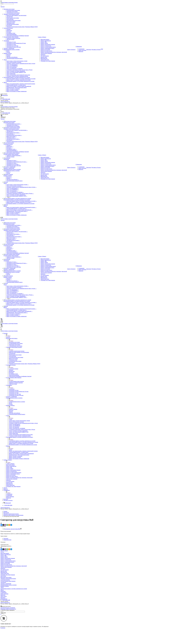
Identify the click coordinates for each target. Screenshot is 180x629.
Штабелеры (9, 30)
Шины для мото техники (12, 90)
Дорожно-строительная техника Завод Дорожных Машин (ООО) (22, 26)
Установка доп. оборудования (48, 61)
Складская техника (8, 28)
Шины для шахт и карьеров (13, 88)
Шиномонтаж (44, 58)
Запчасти (73, 49)
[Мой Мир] (11, 525)
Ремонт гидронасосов (46, 45)
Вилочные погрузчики (9, 9)
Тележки (8, 29)
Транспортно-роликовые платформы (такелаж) (17, 35)
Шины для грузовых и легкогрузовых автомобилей (18, 86)
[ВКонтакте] (1, 525)
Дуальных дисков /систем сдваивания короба (17, 76)
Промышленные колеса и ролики (12, 49)
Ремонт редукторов (45, 49)
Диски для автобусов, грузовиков (14, 68)
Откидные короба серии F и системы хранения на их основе (20, 78)
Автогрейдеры (9, 19)
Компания (3, 591)
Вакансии (80, 51)
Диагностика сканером (46, 53)
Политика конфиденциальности (8, 609)
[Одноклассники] (9, 525)
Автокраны (6, 40)
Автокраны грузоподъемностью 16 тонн (16, 43)
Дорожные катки (10, 23)
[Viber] (5, 525)
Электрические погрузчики (13, 12)
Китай (7, 50)
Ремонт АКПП (44, 43)
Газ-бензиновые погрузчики (13, 10)
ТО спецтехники (45, 55)
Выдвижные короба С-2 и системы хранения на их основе (20, 81)
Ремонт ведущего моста (46, 50)
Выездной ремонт (45, 39)
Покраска (43, 54)
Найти (2, 613)
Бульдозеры (9, 25)
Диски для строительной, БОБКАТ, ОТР (16, 72)
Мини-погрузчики (10, 21)
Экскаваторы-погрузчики (12, 24)
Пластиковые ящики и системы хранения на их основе (17, 77)
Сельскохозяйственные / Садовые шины (16, 85)
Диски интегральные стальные (13, 62)
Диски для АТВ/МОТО (12, 66)
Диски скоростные (10, 73)
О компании (81, 49)
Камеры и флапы (8, 53)
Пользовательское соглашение (8, 607)
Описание (5, 538)
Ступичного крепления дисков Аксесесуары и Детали (19, 69)
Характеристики (7, 539)
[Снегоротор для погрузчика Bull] (12, 528)
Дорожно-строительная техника (11, 14)
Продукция (3, 576)
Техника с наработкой (9, 48)
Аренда (69, 49)
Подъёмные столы (10, 33)
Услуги (2, 552)
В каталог (3, 627)
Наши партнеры (82, 50)
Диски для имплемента (12, 64)
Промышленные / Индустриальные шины (16, 87)
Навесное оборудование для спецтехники (16, 15)
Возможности (4, 598)
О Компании (79, 46)
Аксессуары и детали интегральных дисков (16, 61)
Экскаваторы (9, 16)
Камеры (8, 55)
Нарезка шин (44, 57)
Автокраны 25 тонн (11, 44)
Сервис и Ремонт (42, 37)
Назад (8, 335)
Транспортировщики (11, 34)
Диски (5, 59)
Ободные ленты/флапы (12, 57)
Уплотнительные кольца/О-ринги (14, 58)
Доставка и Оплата (96, 49)
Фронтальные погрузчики (12, 17)
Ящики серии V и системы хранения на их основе (18, 80)
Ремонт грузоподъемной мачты (48, 47)
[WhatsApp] (7, 525)
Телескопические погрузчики (13, 20)
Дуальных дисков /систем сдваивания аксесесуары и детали (20, 63)
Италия (8, 52)
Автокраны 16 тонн (11, 42)
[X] (3, 525)
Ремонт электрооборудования (48, 44)
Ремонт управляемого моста (47, 48)
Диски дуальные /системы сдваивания (15, 71)
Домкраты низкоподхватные (13, 38)
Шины (5, 82)
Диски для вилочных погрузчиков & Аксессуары (18, 74)
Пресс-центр (4, 596)
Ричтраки (8, 31)
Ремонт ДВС (44, 42)
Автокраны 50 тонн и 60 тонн (13, 47)
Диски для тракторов (11, 67)
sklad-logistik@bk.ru (5, 507)
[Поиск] (1, 5)
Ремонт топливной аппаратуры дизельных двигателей (54, 52)
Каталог (3, 6)
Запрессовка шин (45, 59)
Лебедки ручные (10, 39)
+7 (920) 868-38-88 (5, 99)
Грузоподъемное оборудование (11, 36)
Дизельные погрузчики (12, 11)
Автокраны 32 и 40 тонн (12, 45)
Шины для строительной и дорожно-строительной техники (20, 83)
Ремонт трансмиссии (46, 40)
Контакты (88, 49)
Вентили (8, 54)
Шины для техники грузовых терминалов (16, 91)
